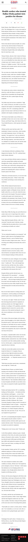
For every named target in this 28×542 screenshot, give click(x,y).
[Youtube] (19, 539)
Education (13, 8)
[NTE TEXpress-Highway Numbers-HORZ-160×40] (14, 529)
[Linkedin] (23, 537)
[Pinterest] (18, 22)
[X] (14, 22)
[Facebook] (11, 22)
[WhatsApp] (21, 22)
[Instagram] (21, 537)
